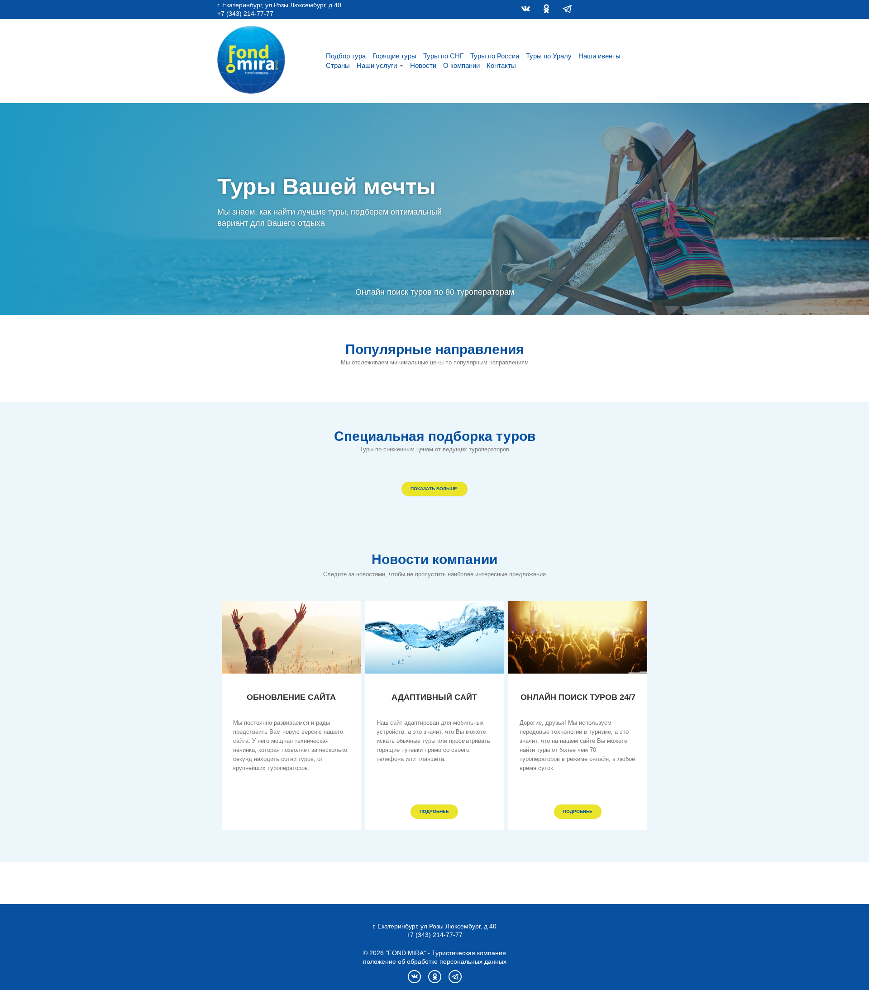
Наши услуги (377, 65)
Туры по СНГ (443, 56)
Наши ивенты (599, 56)
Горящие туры (394, 56)
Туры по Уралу (549, 56)
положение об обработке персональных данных (434, 961)
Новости (423, 65)
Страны (338, 65)
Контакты (501, 65)
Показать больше (434, 488)
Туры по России (494, 56)
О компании (461, 65)
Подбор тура (346, 56)
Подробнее (434, 811)
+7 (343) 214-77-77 (245, 13)
